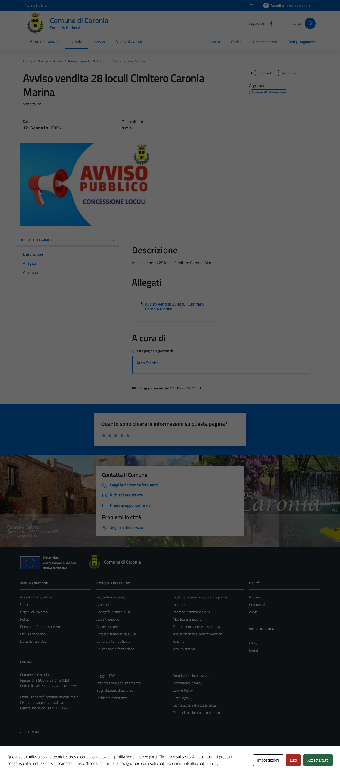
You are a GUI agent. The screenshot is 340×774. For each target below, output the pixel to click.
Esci (293, 760)
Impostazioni (268, 760)
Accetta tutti (318, 760)
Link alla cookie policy (200, 763)
